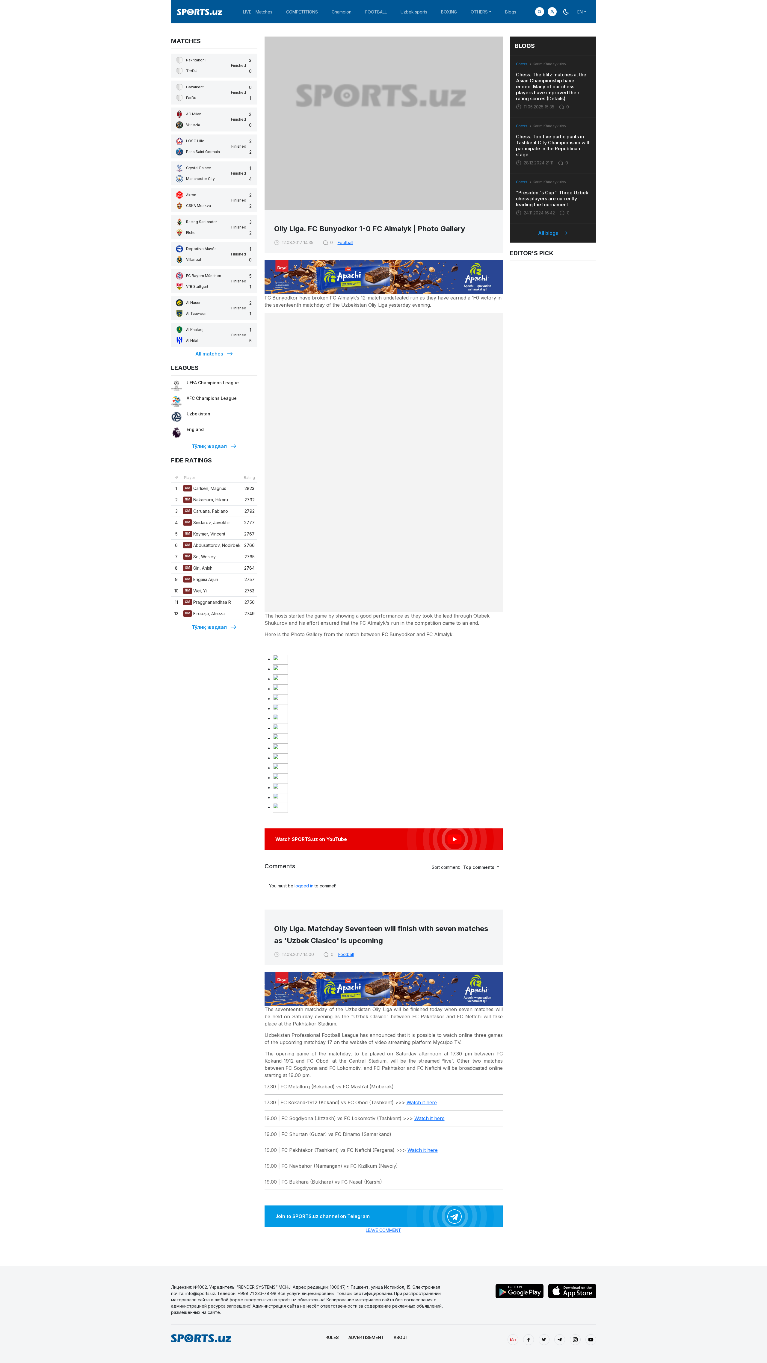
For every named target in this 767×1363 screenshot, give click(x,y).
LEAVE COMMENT (383, 1230)
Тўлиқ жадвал (209, 446)
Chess (521, 64)
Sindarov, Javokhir (207, 522)
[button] (552, 11)
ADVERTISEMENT (366, 1337)
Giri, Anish (198, 568)
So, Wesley (200, 556)
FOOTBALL (376, 11)
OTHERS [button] (479, 11)
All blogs (548, 233)
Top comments (479, 867)
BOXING (449, 11)
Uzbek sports (414, 11)
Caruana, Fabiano (206, 511)
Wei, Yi (196, 590)
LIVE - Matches (257, 11)
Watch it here (422, 1102)
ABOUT (401, 1337)
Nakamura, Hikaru (206, 499)
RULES (332, 1337)
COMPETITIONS (302, 11)
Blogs (510, 11)
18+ (513, 1339)
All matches (209, 354)
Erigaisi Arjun (201, 579)
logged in (304, 885)
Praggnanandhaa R (208, 602)
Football (345, 242)
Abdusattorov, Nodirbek (213, 545)
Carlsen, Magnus (205, 488)
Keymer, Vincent (205, 533)
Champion (341, 11)
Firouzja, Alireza (205, 613)
